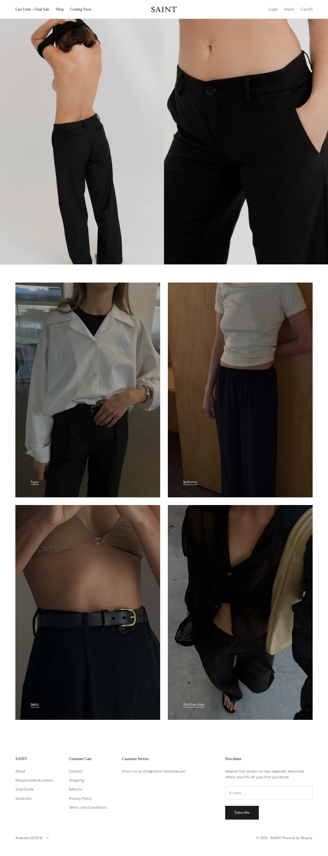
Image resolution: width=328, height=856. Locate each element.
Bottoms (190, 482)
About (20, 771)
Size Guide (24, 789)
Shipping (76, 780)
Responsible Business (34, 780)
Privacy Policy (80, 798)
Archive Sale (193, 704)
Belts (35, 704)
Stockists (23, 798)
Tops (35, 482)
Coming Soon (80, 9)
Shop (60, 9)
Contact (75, 771)
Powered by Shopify (297, 838)
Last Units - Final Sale (32, 9)
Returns (75, 789)
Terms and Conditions (88, 807)
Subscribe (242, 812)
